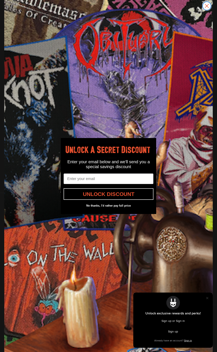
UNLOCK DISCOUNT (108, 194)
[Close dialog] (207, 6)
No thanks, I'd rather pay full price (108, 205)
